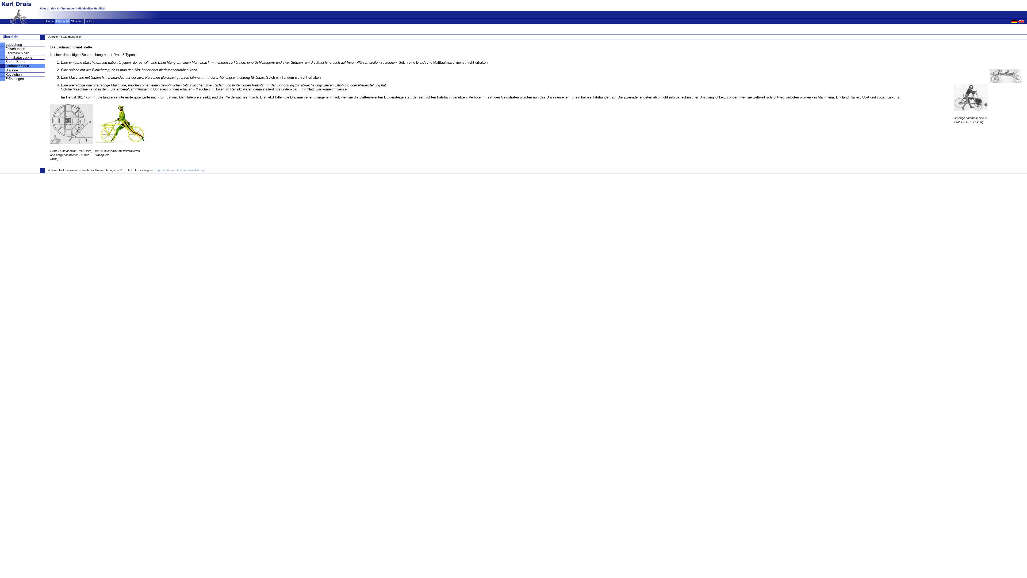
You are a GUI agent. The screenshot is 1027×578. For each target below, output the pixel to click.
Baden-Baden (15, 62)
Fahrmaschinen (17, 53)
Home (50, 21)
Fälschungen (15, 49)
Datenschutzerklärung (190, 170)
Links (89, 21)
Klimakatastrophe (18, 57)
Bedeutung (13, 45)
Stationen (77, 21)
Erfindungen (14, 79)
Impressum (162, 170)
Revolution (13, 75)
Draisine (11, 70)
